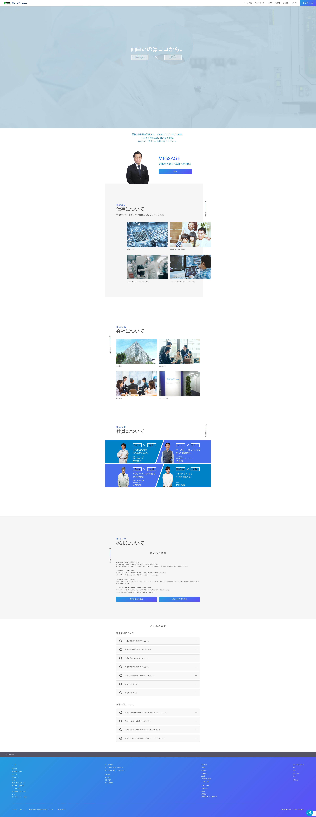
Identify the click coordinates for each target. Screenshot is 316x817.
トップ (14, 764)
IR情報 (270, 3)
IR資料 (14, 780)
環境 (294, 767)
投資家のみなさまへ (18, 771)
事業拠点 (204, 773)
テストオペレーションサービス (114, 767)
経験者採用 (108, 780)
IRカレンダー (16, 777)
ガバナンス (296, 773)
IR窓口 (203, 791)
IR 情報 (14, 768)
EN (296, 3)
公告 (13, 794)
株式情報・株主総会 (18, 785)
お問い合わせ (309, 3)
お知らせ (295, 780)
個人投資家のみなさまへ (19, 791)
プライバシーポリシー (18, 809)
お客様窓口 (204, 788)
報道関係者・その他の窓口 (209, 796)
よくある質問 (16, 788)
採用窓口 (204, 794)
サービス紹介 (248, 3)
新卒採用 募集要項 (136, 599)
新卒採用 (107, 777)
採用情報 (278, 3)
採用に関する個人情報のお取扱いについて (41, 809)
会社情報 (286, 3)
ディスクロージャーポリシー (20, 797)
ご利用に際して (61, 809)
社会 (294, 770)
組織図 (203, 776)
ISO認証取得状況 (206, 779)
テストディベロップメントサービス (115, 770)
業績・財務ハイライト (18, 783)
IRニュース (15, 774)
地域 (294, 776)
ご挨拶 (203, 767)
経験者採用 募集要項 (179, 599)
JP (293, 3)
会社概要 (204, 770)
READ (175, 171)
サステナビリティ (260, 3)
